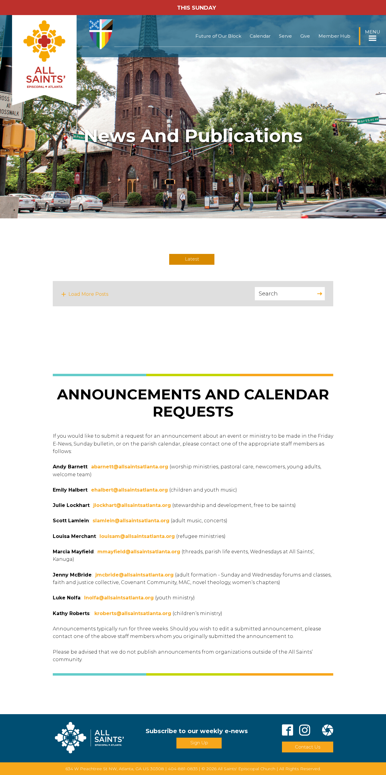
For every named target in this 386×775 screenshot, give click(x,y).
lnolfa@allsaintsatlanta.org (119, 598)
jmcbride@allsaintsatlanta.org (134, 575)
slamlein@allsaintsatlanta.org (131, 520)
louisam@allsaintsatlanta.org (137, 536)
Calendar (260, 36)
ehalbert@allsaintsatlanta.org (129, 490)
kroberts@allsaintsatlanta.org (132, 613)
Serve (285, 36)
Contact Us (307, 747)
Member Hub (334, 36)
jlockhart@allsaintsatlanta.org (132, 505)
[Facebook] (287, 731)
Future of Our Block (218, 36)
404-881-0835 (183, 768)
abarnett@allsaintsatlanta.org (129, 467)
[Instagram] (304, 731)
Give (305, 36)
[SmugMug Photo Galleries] (327, 731)
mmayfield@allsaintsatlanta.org (138, 552)
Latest (192, 259)
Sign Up (199, 742)
